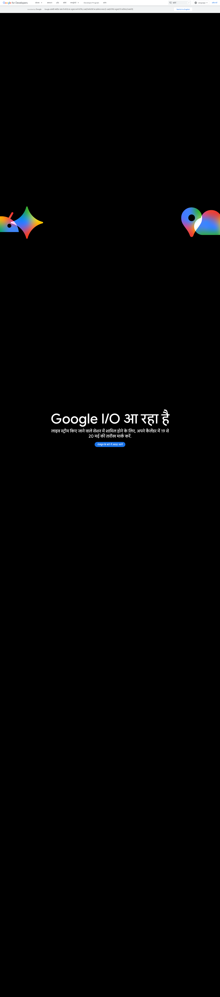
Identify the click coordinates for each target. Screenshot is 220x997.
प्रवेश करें (214, 3)
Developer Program (91, 3)
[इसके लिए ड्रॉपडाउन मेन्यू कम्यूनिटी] (79, 3)
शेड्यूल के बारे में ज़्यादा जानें (110, 444)
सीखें (64, 3)
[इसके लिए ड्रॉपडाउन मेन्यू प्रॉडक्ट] (42, 3)
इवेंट (57, 3)
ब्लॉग (104, 3)
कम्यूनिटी (73, 3)
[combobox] (179, 3)
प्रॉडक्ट (37, 3)
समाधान (49, 3)
